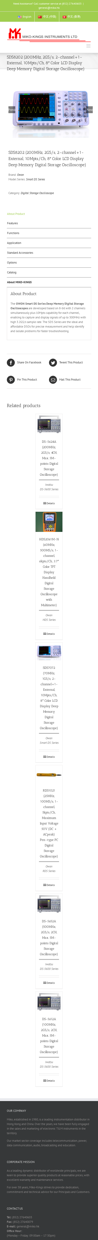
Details (50, 503)
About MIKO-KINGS (19, 282)
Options (12, 262)
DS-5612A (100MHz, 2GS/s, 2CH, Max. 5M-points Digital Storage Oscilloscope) (49, 1035)
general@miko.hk (49, 7)
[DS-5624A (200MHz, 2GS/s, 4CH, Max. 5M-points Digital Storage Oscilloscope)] (49, 424)
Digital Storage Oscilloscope (37, 193)
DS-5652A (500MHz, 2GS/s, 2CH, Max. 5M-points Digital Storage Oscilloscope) (49, 937)
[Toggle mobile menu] (88, 45)
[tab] (49, 214)
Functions (13, 233)
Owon (20, 175)
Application (14, 243)
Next (90, 109)
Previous (11, 109)
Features (12, 223)
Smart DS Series (35, 179)
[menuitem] (25, 17)
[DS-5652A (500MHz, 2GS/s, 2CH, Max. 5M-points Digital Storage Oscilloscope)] (49, 904)
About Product (16, 214)
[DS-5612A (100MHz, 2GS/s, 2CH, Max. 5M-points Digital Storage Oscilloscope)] (49, 1002)
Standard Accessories (20, 253)
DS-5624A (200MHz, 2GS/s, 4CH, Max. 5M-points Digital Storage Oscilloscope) (49, 458)
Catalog (11, 272)
